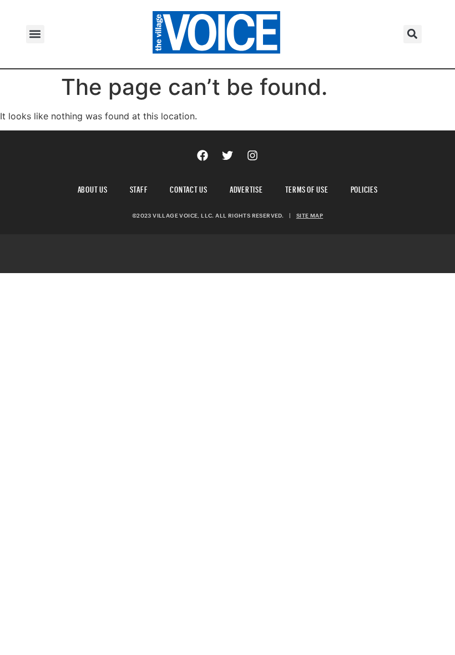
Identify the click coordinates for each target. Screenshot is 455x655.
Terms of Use (306, 188)
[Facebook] (202, 155)
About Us (93, 188)
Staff (139, 188)
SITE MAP (309, 215)
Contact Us (189, 188)
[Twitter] (227, 155)
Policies (364, 188)
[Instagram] (252, 155)
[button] (35, 34)
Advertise (246, 188)
